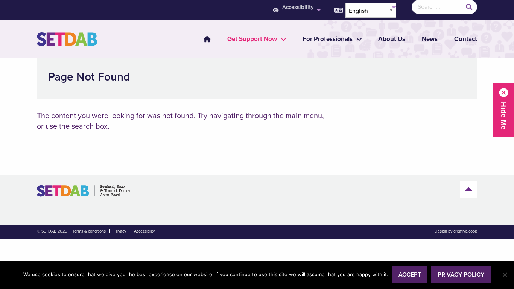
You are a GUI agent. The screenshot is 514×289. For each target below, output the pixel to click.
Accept (409, 274)
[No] (504, 274)
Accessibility (298, 7)
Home (207, 39)
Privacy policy (461, 274)
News (430, 39)
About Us (391, 39)
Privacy (120, 231)
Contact (465, 39)
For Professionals (328, 39)
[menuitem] (296, 10)
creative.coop (465, 231)
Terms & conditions (89, 231)
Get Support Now (252, 39)
